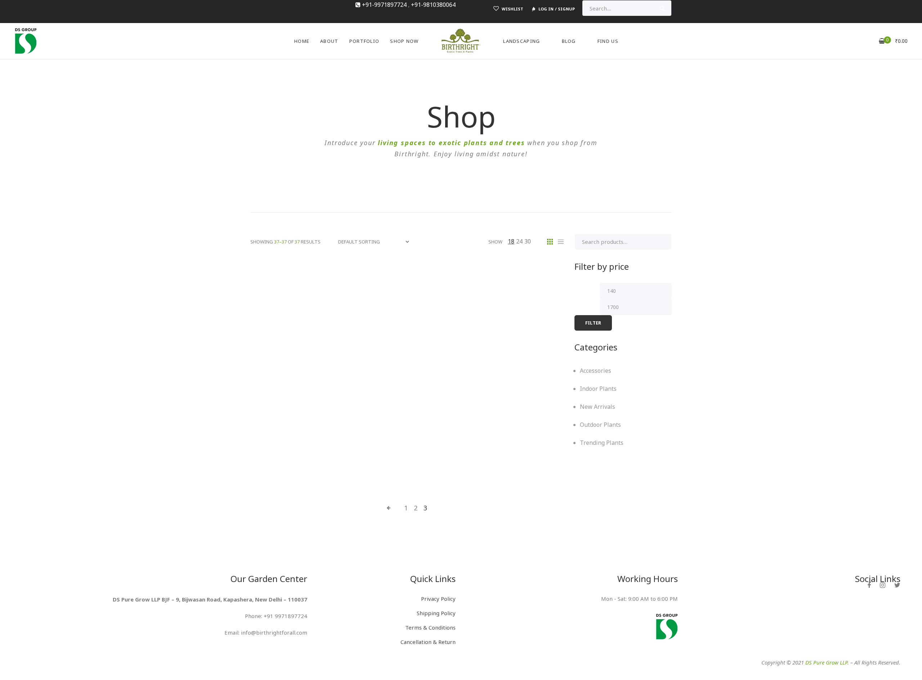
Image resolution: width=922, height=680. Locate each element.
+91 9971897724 (285, 615)
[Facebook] (869, 585)
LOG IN (546, 9)
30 (527, 241)
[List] (561, 242)
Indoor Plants (355, 273)
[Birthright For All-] (461, 41)
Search (662, 8)
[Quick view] (310, 420)
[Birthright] (25, 40)
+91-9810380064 (433, 5)
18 (511, 241)
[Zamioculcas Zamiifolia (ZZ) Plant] (299, 359)
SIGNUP (566, 9)
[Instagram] (882, 585)
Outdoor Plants (464, 273)
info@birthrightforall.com (274, 632)
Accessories (303, 273)
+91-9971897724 (384, 5)
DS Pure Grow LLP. (827, 662)
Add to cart (273, 420)
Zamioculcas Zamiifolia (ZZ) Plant (299, 441)
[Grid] (550, 242)
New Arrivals (408, 273)
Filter (593, 322)
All (268, 273)
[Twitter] (897, 585)
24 (519, 241)
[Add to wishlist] (330, 419)
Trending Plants (525, 273)
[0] (882, 40)
